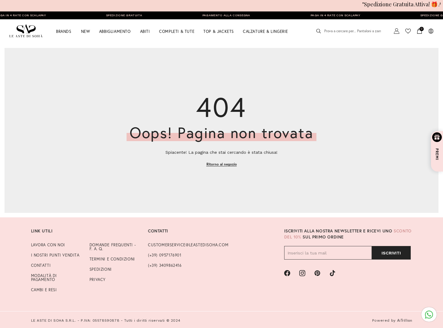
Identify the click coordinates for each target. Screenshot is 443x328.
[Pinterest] (317, 273)
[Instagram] (302, 273)
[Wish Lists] (408, 31)
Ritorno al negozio (221, 164)
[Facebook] (287, 273)
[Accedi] (396, 31)
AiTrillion (404, 320)
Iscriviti (391, 253)
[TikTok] (332, 273)
